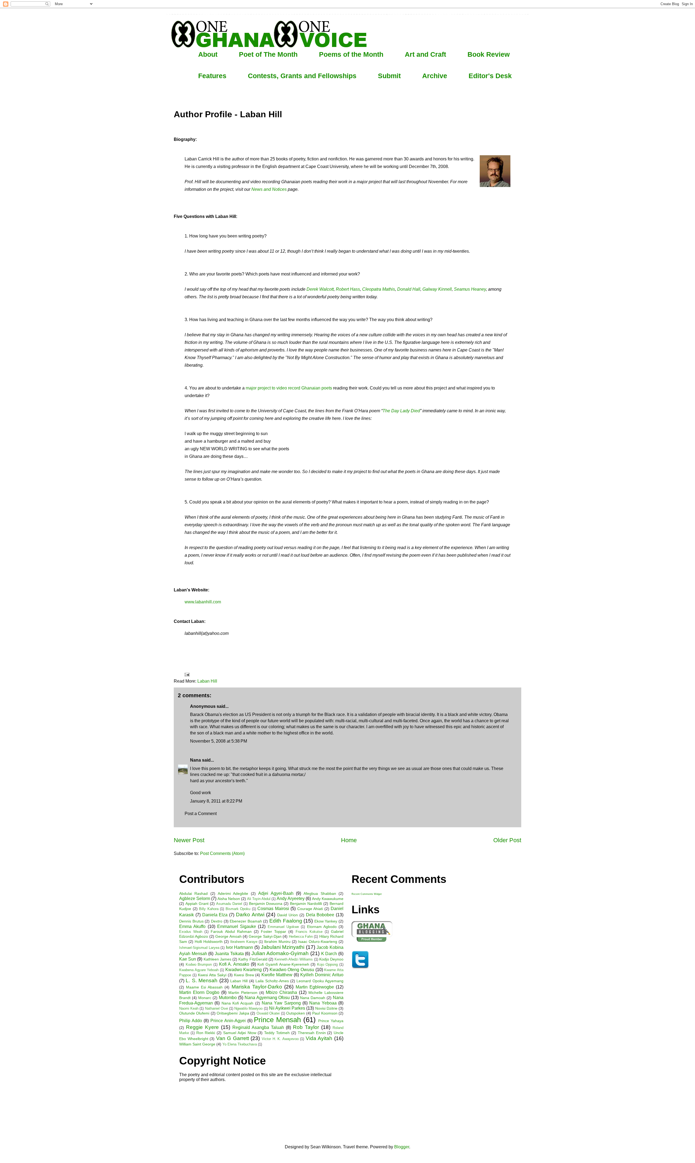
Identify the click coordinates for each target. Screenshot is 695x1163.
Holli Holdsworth (209, 941)
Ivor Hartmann (239, 947)
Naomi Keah (188, 1008)
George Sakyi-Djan (265, 936)
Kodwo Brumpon (199, 964)
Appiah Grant (196, 903)
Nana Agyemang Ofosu (267, 997)
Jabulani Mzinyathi (283, 947)
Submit (389, 76)
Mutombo (228, 997)
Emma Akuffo (192, 926)
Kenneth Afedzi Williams (293, 959)
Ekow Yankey (325, 921)
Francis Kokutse (309, 932)
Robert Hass (348, 289)
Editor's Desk (490, 76)
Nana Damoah (312, 998)
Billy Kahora (209, 909)
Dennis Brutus (191, 921)
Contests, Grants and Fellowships (302, 76)
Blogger (401, 1147)
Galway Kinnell (437, 289)
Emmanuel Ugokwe (283, 927)
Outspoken (295, 1013)
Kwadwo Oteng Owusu (292, 969)
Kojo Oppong (327, 964)
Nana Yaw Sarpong (281, 1003)
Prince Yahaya (330, 1021)
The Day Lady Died (401, 410)
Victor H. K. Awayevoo (280, 1039)
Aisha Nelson (228, 898)
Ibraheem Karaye (243, 942)
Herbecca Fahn (301, 936)
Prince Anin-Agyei (228, 1020)
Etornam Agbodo (322, 926)
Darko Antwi (250, 914)
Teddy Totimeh (277, 1033)
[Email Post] (186, 674)
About (207, 54)
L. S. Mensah (201, 980)
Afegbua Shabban (320, 893)
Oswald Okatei (268, 1013)
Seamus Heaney (470, 289)
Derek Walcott (320, 289)
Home (349, 840)
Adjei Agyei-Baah (275, 893)
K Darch (329, 953)
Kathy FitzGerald (252, 959)
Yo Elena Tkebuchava (239, 1044)
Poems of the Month (351, 54)
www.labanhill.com (203, 602)
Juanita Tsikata (229, 953)
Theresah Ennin (312, 1033)
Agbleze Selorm (194, 898)
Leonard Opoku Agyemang (319, 981)
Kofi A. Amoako (234, 964)
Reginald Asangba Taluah (258, 1027)
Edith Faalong (285, 921)
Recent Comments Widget (367, 894)
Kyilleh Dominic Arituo (321, 974)
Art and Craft (425, 54)
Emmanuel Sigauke (236, 926)
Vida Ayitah (319, 1038)
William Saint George (197, 1044)
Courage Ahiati (310, 909)
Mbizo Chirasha (281, 992)
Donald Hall (408, 289)
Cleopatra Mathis (378, 289)
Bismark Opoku (238, 909)
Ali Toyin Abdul (258, 899)
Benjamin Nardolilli (306, 903)
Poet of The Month (268, 54)
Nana (195, 760)
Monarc (204, 998)
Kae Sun (187, 959)
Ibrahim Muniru (277, 941)
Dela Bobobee (320, 914)
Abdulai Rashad (193, 893)
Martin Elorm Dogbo (199, 992)
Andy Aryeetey (291, 898)
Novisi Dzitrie (326, 1008)
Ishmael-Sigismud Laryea (199, 948)
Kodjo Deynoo (331, 959)
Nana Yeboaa (322, 1003)
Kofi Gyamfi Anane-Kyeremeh (283, 964)
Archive (434, 76)
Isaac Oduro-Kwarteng (317, 941)
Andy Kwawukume (327, 898)
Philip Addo (190, 1020)
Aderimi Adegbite (233, 893)
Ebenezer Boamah (246, 921)
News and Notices (269, 189)
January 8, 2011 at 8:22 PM (216, 801)
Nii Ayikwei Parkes (287, 1008)
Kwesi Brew (244, 975)
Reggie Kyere (202, 1027)
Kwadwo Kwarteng (243, 969)
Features (212, 76)
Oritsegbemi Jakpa (233, 1013)
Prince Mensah (277, 1019)
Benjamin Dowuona (266, 903)
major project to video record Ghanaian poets (289, 388)
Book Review (488, 54)
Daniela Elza (215, 914)
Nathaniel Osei (216, 1008)
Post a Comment (201, 813)
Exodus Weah (190, 932)
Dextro (216, 921)
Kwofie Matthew (276, 974)
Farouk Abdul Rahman (231, 931)
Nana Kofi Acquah (238, 1003)
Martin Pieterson (242, 992)
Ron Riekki (205, 1033)
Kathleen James (217, 959)
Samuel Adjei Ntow (239, 1033)
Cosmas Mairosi (273, 908)
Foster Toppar (273, 931)
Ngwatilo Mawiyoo (248, 1008)
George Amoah (228, 936)
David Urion (287, 915)
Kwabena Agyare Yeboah (199, 970)
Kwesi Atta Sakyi (212, 975)
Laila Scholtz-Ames (272, 981)
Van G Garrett (232, 1038)
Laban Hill (207, 681)
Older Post (507, 840)
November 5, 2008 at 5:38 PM (218, 741)
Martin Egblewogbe (315, 987)
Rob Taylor (306, 1027)
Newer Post (189, 840)
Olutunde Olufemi (194, 1013)
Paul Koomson (324, 1013)
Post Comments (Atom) (222, 853)
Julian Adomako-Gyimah (280, 953)
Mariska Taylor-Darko (257, 987)
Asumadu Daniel (229, 904)
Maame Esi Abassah (204, 987)
